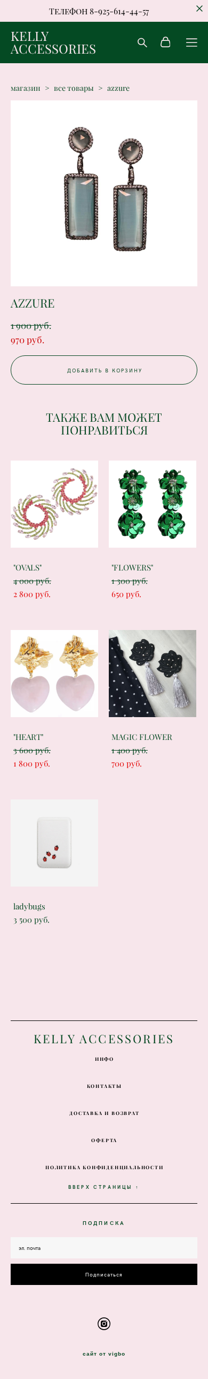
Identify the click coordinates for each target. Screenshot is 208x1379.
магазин (26, 88)
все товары (74, 88)
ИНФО (104, 1059)
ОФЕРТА (104, 1140)
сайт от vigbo (104, 1354)
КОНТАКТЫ (104, 1086)
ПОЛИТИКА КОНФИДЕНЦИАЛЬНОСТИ (104, 1167)
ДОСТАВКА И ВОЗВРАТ (104, 1113)
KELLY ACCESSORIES (53, 42)
